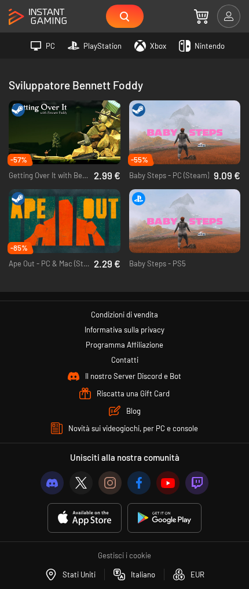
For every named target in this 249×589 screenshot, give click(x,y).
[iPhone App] (84, 518)
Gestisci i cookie (124, 555)
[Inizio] (38, 17)
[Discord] (52, 482)
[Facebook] (139, 482)
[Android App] (164, 518)
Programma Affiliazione (124, 344)
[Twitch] (196, 482)
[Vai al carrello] (201, 16)
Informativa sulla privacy (124, 329)
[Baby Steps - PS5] (185, 221)
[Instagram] (110, 482)
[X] (81, 482)
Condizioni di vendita (124, 314)
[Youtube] (168, 482)
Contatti (124, 359)
